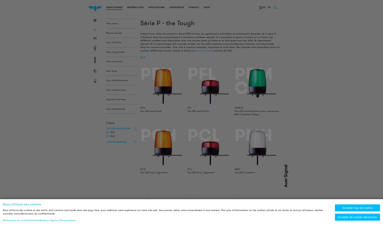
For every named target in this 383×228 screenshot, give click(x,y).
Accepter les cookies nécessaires (357, 217)
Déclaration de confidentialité (20, 220)
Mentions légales (48, 220)
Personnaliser (68, 220)
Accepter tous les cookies (357, 208)
